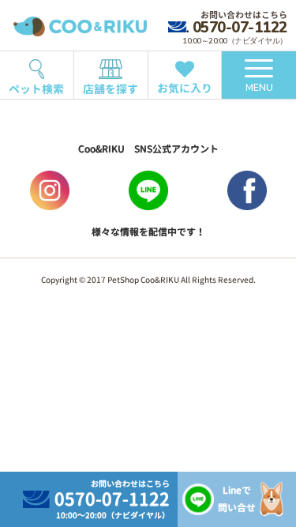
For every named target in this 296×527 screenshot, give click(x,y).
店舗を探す (110, 88)
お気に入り (184, 88)
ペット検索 (36, 88)
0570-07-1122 (240, 27)
